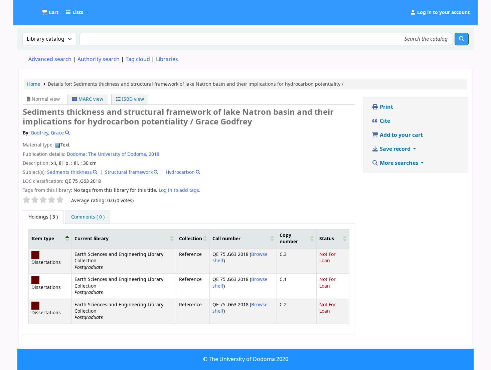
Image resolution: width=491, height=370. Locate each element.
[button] (50, 12)
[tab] (87, 217)
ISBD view (132, 99)
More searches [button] (399, 163)
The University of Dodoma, (117, 154)
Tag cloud (138, 59)
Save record (395, 149)
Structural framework (129, 172)
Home (33, 84)
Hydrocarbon (180, 172)
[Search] (462, 39)
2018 (154, 154)
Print (385, 107)
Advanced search (49, 59)
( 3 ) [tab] (43, 217)
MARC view (90, 99)
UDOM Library (35, 9)
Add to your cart (400, 135)
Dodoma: (77, 154)
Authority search (98, 59)
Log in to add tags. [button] (179, 190)
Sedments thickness (69, 172)
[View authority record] (66, 132)
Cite (384, 121)
